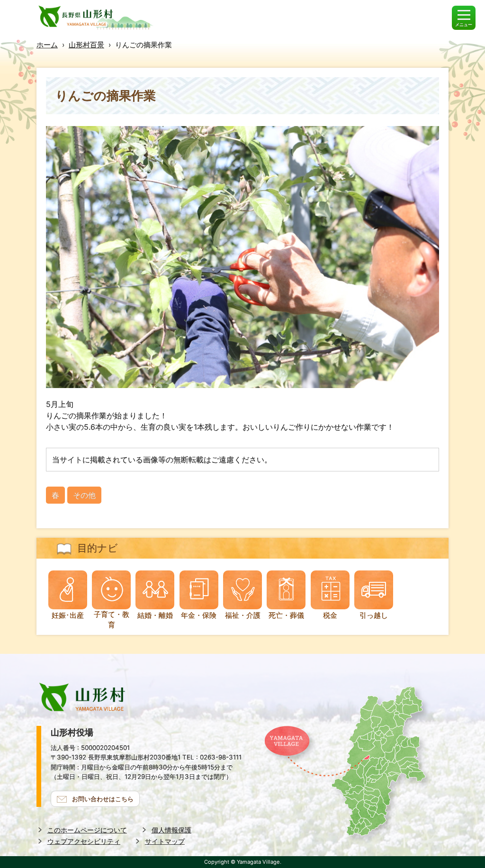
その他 (84, 495)
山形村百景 (86, 44)
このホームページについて (87, 830)
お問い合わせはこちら (103, 799)
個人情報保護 (171, 830)
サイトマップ (165, 841)
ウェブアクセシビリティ (83, 841)
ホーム (47, 44)
